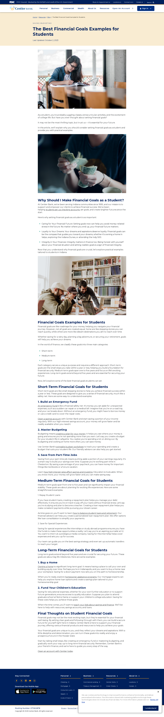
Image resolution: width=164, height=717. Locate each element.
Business (55, 8)
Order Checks (111, 686)
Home (35, 17)
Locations (116, 2)
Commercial (68, 8)
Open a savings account (49, 419)
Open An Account (121, 8)
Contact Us (128, 2)
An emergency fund (47, 406)
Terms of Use (72, 708)
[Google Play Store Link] (39, 691)
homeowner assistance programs (81, 577)
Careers (138, 2)
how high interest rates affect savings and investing (68, 472)
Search (149, 2)
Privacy (63, 708)
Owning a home (45, 566)
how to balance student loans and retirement (95, 513)
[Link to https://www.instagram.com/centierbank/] (34, 680)
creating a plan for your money (70, 434)
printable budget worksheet (70, 447)
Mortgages (64, 686)
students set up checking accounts (63, 210)
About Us (92, 8)
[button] (145, 8)
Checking (64, 682)
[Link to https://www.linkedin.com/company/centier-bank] (25, 680)
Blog (49, 17)
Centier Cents (111, 682)
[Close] (158, 691)
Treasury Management (91, 686)
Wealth (81, 8)
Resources (104, 8)
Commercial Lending (90, 682)
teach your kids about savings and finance (94, 605)
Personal (44, 8)
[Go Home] (21, 8)
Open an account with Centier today (55, 651)
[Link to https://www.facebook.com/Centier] (16, 680)
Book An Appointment (101, 2)
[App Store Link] (22, 691)
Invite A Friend (66, 698)
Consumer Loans (67, 690)
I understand (150, 708)
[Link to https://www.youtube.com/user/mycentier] (30, 680)
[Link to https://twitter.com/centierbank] (21, 680)
